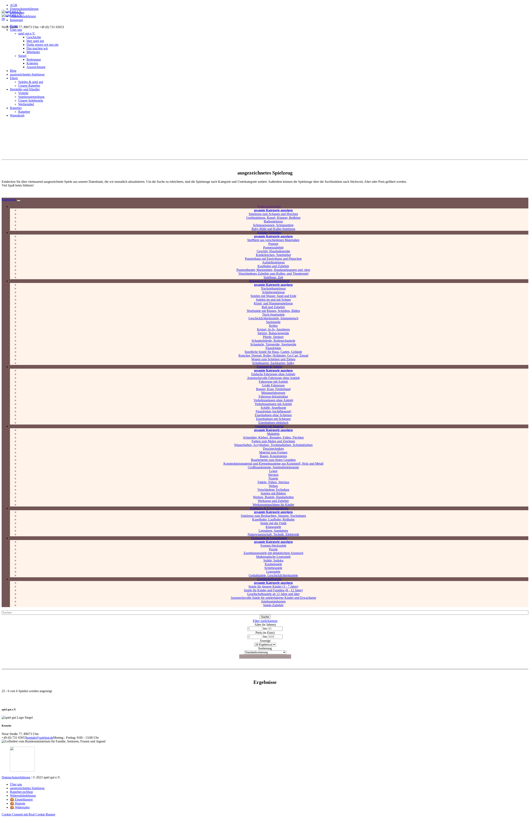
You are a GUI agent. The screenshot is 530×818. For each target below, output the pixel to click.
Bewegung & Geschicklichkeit (269, 281)
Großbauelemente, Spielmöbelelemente (273, 467)
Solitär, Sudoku (273, 560)
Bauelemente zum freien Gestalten (273, 460)
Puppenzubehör (273, 247)
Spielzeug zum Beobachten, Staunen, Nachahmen (273, 515)
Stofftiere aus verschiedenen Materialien (273, 240)
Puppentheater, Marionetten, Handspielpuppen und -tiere (273, 270)
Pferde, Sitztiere (273, 337)
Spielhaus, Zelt (273, 277)
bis (265, 628)
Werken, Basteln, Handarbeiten (273, 497)
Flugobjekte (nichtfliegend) (273, 411)
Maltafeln (273, 433)
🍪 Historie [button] (17, 803)
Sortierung (265, 648)
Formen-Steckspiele (273, 545)
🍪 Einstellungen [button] (21, 799)
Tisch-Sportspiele (273, 314)
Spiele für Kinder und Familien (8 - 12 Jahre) (273, 590)
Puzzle (273, 549)
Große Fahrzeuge (273, 385)
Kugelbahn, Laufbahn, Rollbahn (273, 519)
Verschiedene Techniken (273, 489)
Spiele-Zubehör (273, 605)
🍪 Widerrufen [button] (20, 807)
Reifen (273, 325)
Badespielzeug (273, 221)
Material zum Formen (273, 452)
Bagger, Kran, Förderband (273, 389)
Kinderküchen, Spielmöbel (273, 255)
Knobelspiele (273, 564)
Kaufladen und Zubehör (273, 266)
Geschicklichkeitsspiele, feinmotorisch (273, 318)
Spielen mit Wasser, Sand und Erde (273, 296)
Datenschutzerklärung (16, 777)
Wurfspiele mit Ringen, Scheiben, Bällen (273, 311)
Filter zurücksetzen (265, 621)
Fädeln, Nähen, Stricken (273, 482)
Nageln (273, 478)
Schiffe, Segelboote (273, 407)
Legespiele (273, 571)
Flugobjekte (273, 348)
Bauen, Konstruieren (273, 456)
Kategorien (9, 199)
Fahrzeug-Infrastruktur (273, 396)
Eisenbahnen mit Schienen (273, 419)
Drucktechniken (273, 448)
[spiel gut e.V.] (12, 13)
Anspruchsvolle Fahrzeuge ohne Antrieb (273, 378)
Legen (273, 471)
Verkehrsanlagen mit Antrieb (273, 404)
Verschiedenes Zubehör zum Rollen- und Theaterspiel (273, 273)
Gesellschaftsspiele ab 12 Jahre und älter (273, 594)
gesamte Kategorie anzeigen (273, 210)
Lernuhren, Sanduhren (273, 530)
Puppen (273, 243)
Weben (273, 486)
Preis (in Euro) (265, 632)
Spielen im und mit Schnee (273, 299)
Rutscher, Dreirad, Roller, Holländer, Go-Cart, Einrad (273, 355)
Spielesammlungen (273, 601)
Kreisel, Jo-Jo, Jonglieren (273, 329)
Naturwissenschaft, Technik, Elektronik (273, 534)
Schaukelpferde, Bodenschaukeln (273, 340)
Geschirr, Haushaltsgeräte (273, 251)
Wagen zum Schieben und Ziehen (273, 359)
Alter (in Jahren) (265, 624)
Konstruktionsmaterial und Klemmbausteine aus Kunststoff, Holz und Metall (273, 463)
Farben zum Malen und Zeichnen (273, 441)
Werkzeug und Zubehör (273, 501)
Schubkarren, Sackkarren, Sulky (273, 363)
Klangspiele (273, 527)
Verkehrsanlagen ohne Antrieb (273, 400)
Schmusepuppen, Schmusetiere (273, 225)
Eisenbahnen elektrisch (273, 422)
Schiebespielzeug (273, 292)
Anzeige (265, 640)
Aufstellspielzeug (273, 262)
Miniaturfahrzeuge (273, 393)
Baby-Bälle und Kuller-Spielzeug (273, 229)
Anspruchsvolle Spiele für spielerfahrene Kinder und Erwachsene (273, 597)
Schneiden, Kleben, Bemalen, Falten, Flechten (273, 437)
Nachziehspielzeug (273, 288)
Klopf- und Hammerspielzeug (273, 303)
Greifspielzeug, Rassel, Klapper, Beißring (273, 217)
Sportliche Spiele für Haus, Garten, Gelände (273, 352)
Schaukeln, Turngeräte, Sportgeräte (273, 344)
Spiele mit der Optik (273, 523)
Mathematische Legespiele (273, 556)
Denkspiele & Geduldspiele (269, 538)
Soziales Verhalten (269, 232)
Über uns (16, 784)
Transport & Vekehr (269, 366)
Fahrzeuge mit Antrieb (273, 381)
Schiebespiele (273, 568)
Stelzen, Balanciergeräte (273, 333)
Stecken (273, 474)
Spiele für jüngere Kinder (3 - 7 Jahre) (273, 586)
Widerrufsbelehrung (23, 795)
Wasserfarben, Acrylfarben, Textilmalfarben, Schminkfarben (273, 445)
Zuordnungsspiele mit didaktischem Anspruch (273, 553)
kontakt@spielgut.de (39, 737)
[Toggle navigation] (18, 200)
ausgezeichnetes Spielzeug (27, 788)
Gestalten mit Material (269, 426)
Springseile (273, 322)
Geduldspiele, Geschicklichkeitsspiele (273, 575)
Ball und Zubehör (273, 307)
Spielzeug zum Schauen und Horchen (273, 214)
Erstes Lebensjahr (269, 206)
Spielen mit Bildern (273, 493)
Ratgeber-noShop (21, 792)
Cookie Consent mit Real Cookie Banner (28, 814)
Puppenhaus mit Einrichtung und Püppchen (273, 258)
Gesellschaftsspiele (269, 579)
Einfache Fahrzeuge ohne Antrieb (273, 374)
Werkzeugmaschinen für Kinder (273, 504)
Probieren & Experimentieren (269, 508)
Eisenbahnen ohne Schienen (273, 415)
